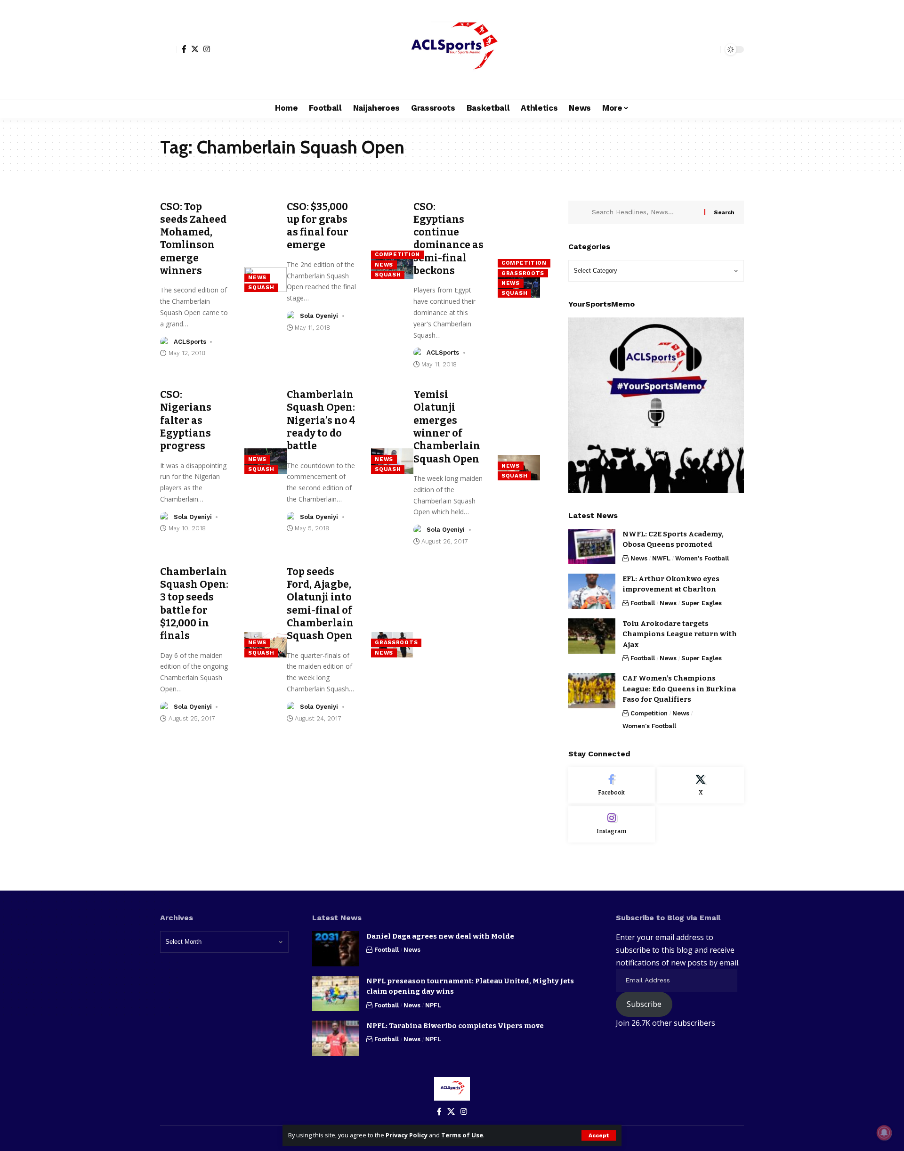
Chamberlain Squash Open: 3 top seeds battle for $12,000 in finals (194, 604)
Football (642, 603)
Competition (397, 254)
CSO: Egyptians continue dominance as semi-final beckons (448, 239)
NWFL (661, 558)
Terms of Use (462, 1135)
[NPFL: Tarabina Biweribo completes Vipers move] (335, 1038)
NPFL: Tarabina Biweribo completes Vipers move (455, 1025)
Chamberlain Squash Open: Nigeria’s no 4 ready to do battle (321, 420)
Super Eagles (701, 603)
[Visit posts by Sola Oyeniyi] (292, 316)
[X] (195, 49)
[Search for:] (644, 212)
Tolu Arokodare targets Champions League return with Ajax (679, 634)
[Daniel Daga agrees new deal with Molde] (335, 948)
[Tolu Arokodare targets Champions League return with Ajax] (591, 636)
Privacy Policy (407, 1135)
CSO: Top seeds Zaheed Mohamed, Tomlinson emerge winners (193, 239)
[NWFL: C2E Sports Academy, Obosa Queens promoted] (591, 546)
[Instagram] (206, 49)
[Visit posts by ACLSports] (165, 342)
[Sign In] (168, 49)
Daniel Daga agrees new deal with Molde (440, 936)
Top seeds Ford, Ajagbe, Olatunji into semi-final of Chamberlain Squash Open (320, 604)
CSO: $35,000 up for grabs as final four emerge (317, 226)
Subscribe (644, 1004)
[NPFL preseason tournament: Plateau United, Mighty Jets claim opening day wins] (335, 993)
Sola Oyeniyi (319, 315)
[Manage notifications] (884, 1132)
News (257, 277)
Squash (261, 287)
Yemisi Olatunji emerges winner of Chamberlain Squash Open (446, 427)
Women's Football (702, 558)
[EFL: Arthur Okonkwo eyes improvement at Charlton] (591, 591)
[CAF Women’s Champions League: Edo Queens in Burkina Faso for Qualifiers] (591, 690)
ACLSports (190, 341)
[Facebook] (184, 49)
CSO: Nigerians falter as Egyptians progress (185, 420)
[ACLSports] (452, 49)
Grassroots (522, 273)
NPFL (433, 1005)
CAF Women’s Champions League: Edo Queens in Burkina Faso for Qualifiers (679, 689)
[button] (598, 1135)
